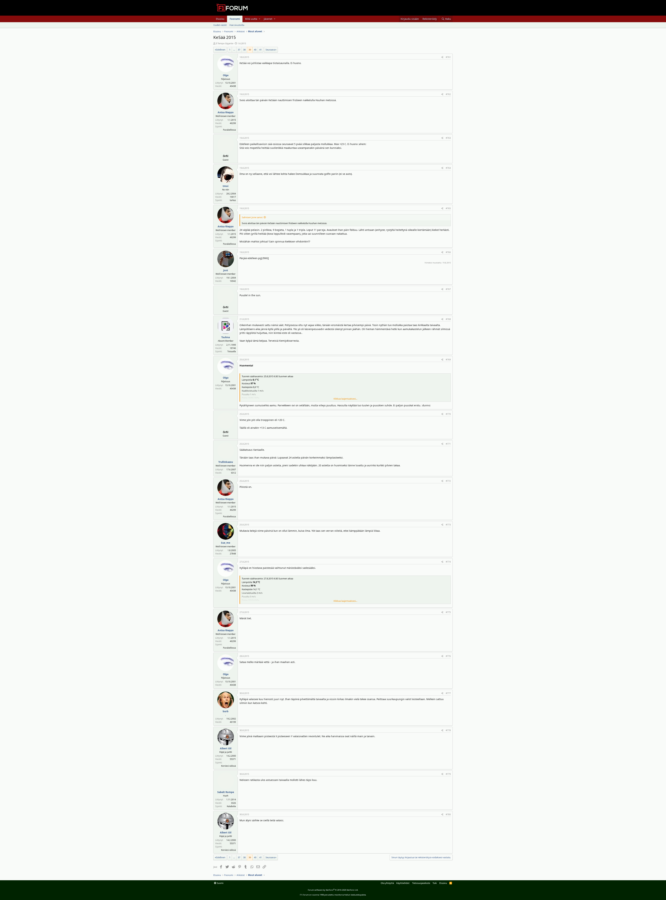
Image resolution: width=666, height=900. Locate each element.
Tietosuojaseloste (421, 883)
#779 (448, 774)
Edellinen (220, 49)
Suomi (219, 883)
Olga (225, 75)
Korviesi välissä (228, 765)
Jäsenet (268, 18)
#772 (448, 480)
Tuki (435, 883)
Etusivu (220, 18)
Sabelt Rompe (225, 792)
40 (255, 49)
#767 (448, 289)
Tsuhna (225, 337)
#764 (448, 167)
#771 (448, 443)
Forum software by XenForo (333, 890)
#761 (448, 57)
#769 (448, 359)
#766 (448, 252)
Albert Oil (225, 748)
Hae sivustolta (236, 25)
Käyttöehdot (402, 883)
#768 (448, 319)
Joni (225, 270)
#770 (448, 414)
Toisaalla (231, 351)
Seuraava (270, 49)
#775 (448, 612)
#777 (448, 693)
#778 (448, 730)
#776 (448, 656)
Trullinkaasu (225, 462)
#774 (448, 561)
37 (239, 49)
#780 (448, 814)
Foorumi (235, 18)
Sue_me (225, 542)
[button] (259, 19)
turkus (233, 200)
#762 (448, 94)
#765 (448, 208)
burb (225, 711)
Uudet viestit (220, 25)
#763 (448, 137)
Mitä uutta (251, 18)
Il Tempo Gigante (224, 43)
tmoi (225, 186)
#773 (448, 524)
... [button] (234, 49)
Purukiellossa (229, 129)
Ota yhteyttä (387, 883)
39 (250, 49)
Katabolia (231, 806)
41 (260, 49)
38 (244, 49)
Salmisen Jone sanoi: (252, 217)
